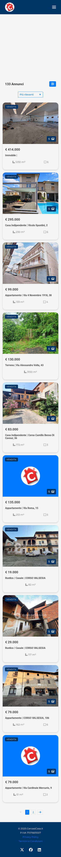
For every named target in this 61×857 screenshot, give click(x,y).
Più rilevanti (30, 94)
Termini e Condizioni (31, 841)
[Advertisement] (30, 46)
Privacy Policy (30, 836)
